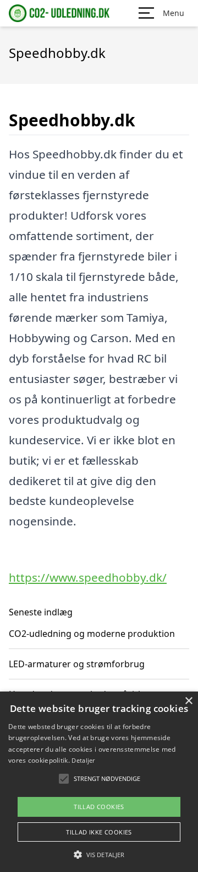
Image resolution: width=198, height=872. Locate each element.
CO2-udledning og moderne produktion (92, 634)
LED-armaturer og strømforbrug (77, 664)
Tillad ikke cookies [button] (99, 832)
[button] (99, 854)
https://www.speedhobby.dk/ (88, 577)
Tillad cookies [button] (99, 806)
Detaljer (83, 760)
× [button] (188, 701)
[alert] (99, 782)
